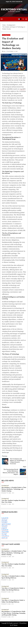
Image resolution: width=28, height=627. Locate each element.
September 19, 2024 (13, 51)
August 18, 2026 (7, 493)
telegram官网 (5, 532)
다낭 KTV (22, 89)
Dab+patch (4, 526)
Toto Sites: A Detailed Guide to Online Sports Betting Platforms (13, 577)
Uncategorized (6, 35)
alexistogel (4, 520)
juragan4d (4, 528)
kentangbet (4, 522)
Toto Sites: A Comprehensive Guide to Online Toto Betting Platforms (13, 589)
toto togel (4, 534)
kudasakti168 (5, 518)
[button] (2, 19)
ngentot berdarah (6, 524)
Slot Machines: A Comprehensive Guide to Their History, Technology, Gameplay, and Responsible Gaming (14, 613)
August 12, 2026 (7, 504)
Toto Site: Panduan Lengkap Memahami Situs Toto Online (13, 501)
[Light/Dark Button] (19, 19)
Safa (4, 51)
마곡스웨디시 (5, 536)
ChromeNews (23, 623)
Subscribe (26, 19)
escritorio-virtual (14, 9)
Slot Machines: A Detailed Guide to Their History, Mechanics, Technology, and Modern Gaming (14, 489)
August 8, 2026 (7, 592)
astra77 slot (4, 538)
